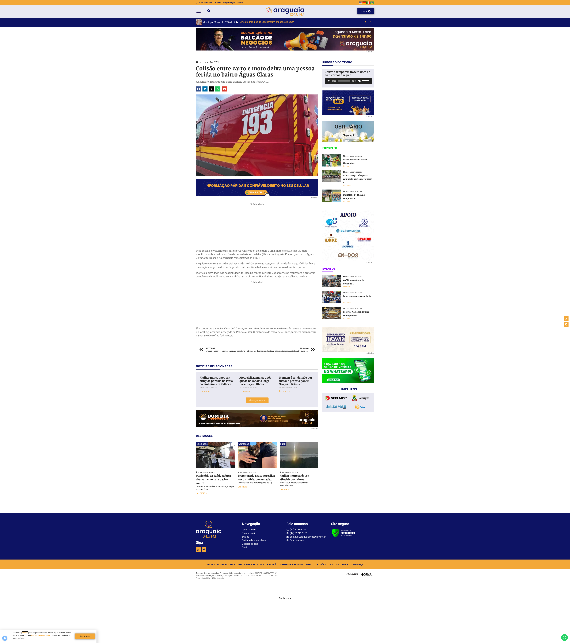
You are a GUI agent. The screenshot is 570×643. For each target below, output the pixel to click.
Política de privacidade (40, 635)
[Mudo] (359, 80)
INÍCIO (210, 564)
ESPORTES (285, 564)
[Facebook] (566, 324)
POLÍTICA (334, 564)
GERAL (309, 564)
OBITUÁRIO (321, 564)
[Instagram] (198, 549)
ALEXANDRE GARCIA (225, 564)
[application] (348, 81)
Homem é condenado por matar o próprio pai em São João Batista (295, 381)
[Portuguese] (372, 2)
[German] (364, 2)
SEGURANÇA (357, 564)
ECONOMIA (258, 564)
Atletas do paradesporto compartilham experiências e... (357, 179)
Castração (243, 443)
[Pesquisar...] (209, 11)
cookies (25, 633)
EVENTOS (298, 564)
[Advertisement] (257, 227)
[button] (198, 88)
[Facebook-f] (204, 549)
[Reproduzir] (328, 80)
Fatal (283, 443)
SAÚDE (345, 564)
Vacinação (202, 443)
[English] (360, 2)
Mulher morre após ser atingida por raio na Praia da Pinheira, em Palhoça (216, 381)
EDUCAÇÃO (272, 564)
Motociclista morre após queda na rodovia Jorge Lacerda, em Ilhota (255, 381)
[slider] (366, 80)
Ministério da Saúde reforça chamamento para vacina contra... (213, 479)
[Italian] (368, 2)
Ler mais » (205, 391)
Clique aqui (348, 135)
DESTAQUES (244, 564)
